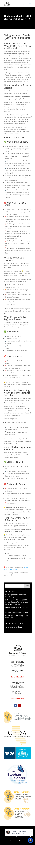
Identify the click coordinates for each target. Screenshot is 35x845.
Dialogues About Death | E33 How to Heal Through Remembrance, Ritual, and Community (17, 602)
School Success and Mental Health (17, 612)
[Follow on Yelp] (19, 705)
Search (27, 586)
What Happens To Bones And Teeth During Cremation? (15, 596)
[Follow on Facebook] (15, 705)
